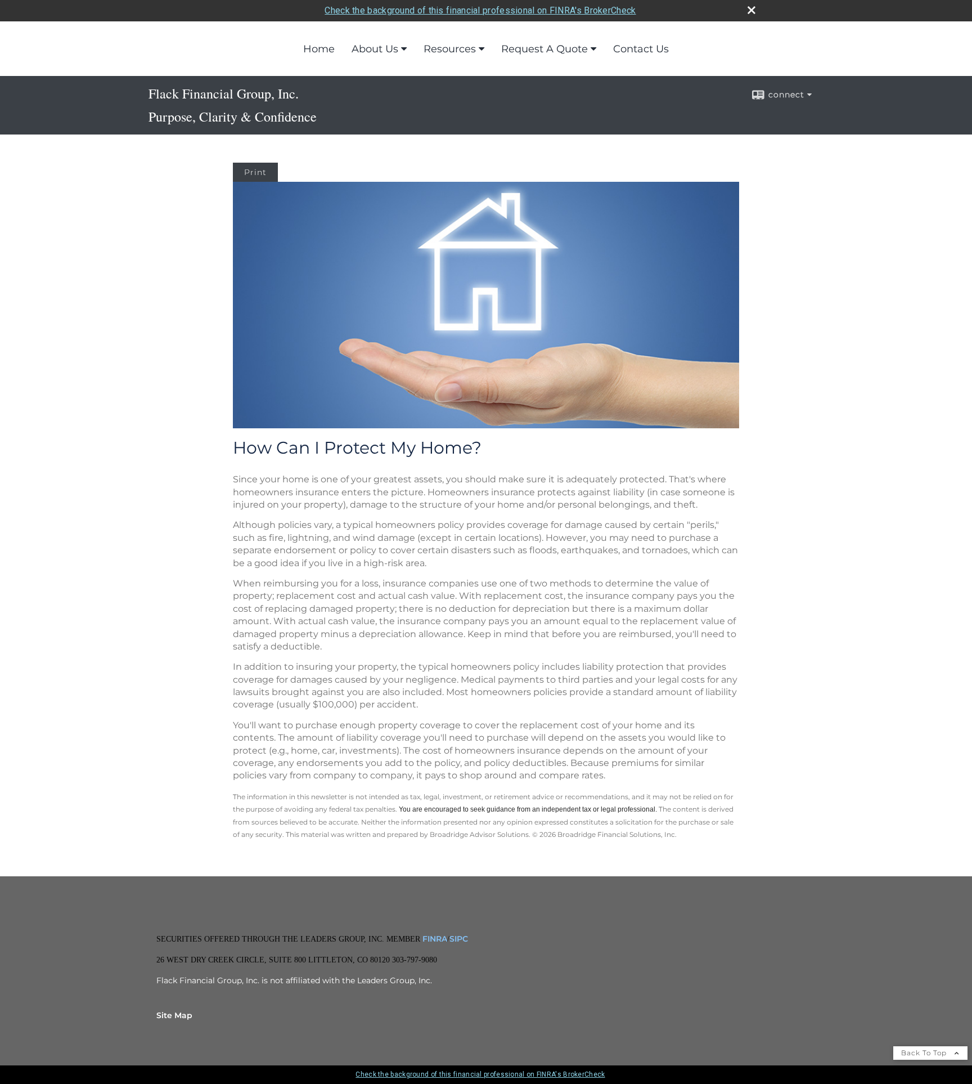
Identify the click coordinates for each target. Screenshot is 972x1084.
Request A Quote (544, 49)
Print (255, 172)
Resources (450, 49)
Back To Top (925, 1053)
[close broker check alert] (751, 10)
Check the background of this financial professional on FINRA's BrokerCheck (480, 10)
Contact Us (641, 49)
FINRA (433, 939)
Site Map (174, 1015)
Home (319, 49)
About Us (375, 49)
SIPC (458, 939)
